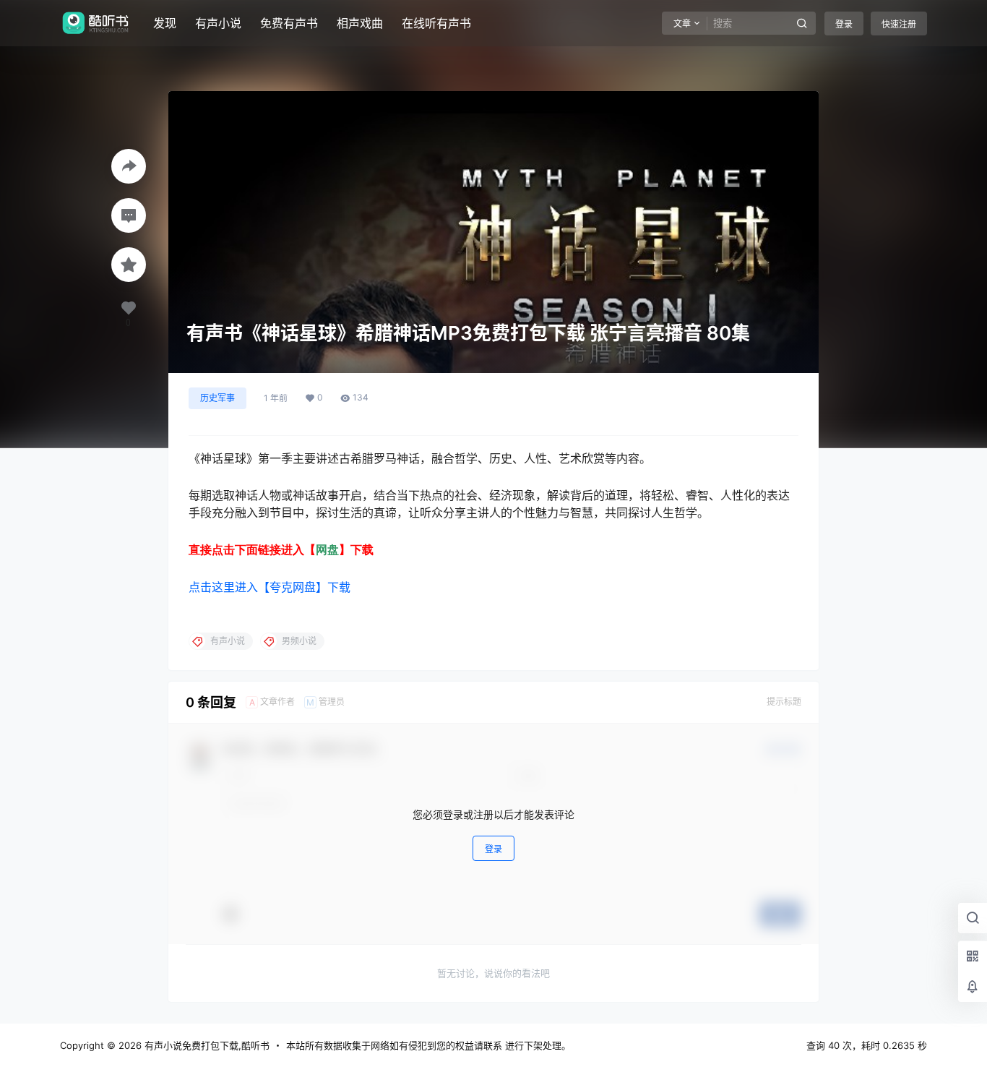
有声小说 (218, 23)
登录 (844, 24)
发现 (164, 23)
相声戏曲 (360, 23)
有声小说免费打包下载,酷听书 (206, 1045)
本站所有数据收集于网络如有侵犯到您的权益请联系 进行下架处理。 (428, 1045)
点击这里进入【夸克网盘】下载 (269, 587)
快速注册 (899, 24)
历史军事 (217, 398)
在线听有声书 (436, 23)
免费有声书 (289, 23)
